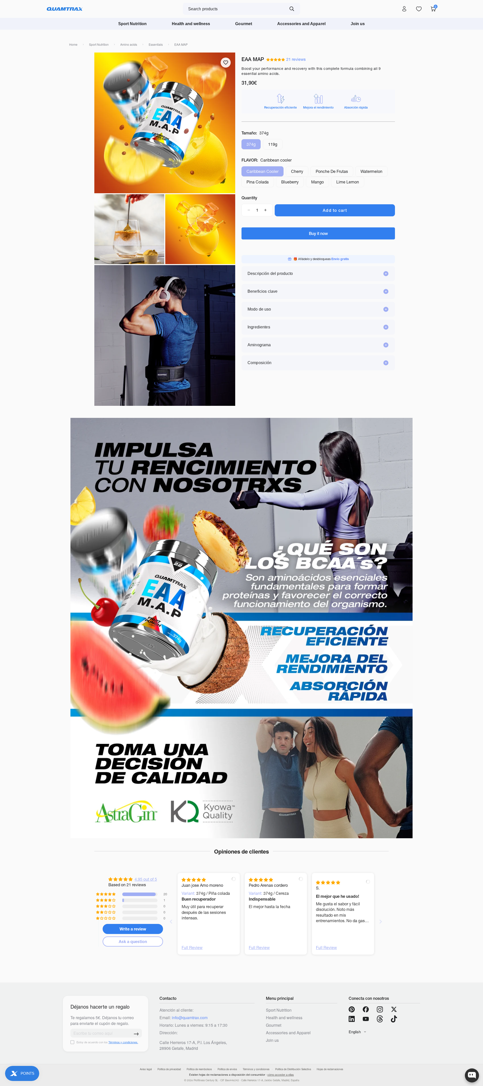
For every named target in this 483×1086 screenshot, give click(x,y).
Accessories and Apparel (301, 24)
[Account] (404, 9)
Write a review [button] (132, 928)
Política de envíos (227, 1069)
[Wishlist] (419, 9)
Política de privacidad (169, 1069)
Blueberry (292, 183)
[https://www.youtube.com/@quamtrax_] (366, 1019)
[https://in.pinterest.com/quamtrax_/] (352, 1009)
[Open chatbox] (472, 1075)
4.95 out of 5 (146, 879)
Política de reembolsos (199, 1069)
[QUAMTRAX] (65, 9)
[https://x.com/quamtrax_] (394, 1009)
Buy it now (318, 233)
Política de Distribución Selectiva (293, 1069)
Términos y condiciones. (123, 1042)
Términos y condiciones (256, 1069)
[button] (276, 59)
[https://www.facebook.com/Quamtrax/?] (366, 1009)
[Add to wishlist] (226, 63)
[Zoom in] (104, 63)
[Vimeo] (380, 1019)
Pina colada (260, 183)
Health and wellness (191, 24)
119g (275, 146)
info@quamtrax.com (190, 1017)
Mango (320, 183)
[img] (194, 879)
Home (73, 44)
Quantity (249, 197)
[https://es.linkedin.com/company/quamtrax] (352, 1019)
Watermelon (374, 173)
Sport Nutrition (132, 24)
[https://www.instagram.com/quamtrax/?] (380, 1009)
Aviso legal (146, 1069)
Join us (358, 24)
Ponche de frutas (334, 173)
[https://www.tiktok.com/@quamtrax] (394, 1019)
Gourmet (243, 24)
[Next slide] (381, 921)
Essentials (156, 44)
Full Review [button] (192, 947)
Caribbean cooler (265, 173)
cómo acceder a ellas (280, 1074)
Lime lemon (350, 183)
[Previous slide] (171, 921)
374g (254, 146)
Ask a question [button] (133, 941)
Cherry (299, 173)
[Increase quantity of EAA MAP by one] (265, 210)
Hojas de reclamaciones (330, 1069)
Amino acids (128, 44)
